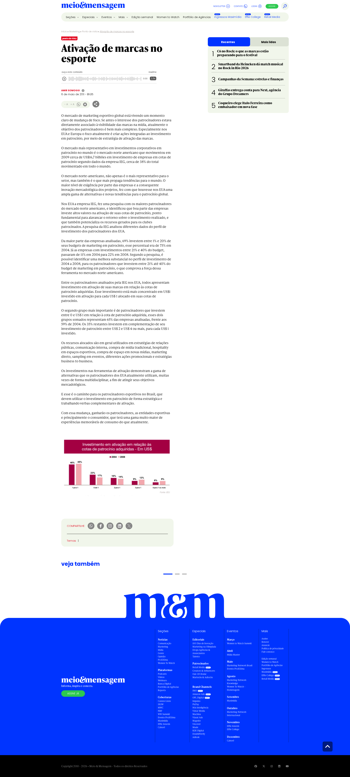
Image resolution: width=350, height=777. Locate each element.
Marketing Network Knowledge (236, 681)
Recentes (228, 42)
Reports (162, 690)
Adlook (195, 737)
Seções (71, 17)
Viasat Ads (197, 717)
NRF (160, 710)
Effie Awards (164, 724)
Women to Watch (168, 17)
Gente (161, 653)
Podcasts (162, 673)
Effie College (253, 17)
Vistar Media (198, 710)
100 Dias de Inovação (202, 643)
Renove (265, 641)
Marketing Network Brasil (239, 665)
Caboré (161, 727)
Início (64, 31)
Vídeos (161, 677)
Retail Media (272, 17)
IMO (194, 690)
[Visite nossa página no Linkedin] (279, 766)
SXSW (161, 704)
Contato (238, 6)
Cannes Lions (164, 701)
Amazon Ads (198, 694)
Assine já (73, 693)
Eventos (107, 17)
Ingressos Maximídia (227, 17)
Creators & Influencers (203, 670)
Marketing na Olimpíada (204, 646)
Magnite (196, 720)
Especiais (88, 17)
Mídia (160, 649)
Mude (195, 727)
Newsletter (219, 6)
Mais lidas (268, 42)
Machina (196, 714)
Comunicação (164, 643)
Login (254, 6)
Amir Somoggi (70, 90)
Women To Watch (166, 663)
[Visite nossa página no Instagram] (272, 766)
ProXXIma (163, 659)
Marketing (74, 31)
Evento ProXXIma (166, 717)
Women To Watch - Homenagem (236, 688)
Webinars (162, 680)
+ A (72, 104)
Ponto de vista (90, 31)
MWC (160, 707)
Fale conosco (268, 651)
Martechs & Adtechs (202, 677)
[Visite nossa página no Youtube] (287, 766)
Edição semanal (142, 17)
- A (66, 104)
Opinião (162, 656)
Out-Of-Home (199, 674)
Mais (122, 17)
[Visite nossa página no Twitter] (263, 766)
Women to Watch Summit (239, 643)
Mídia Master (233, 654)
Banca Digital (164, 683)
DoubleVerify (198, 733)
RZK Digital (198, 730)
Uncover (196, 724)
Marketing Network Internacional (236, 713)
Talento (196, 656)
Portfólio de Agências (197, 17)
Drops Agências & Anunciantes (201, 651)
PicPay (195, 704)
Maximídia (163, 720)
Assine (272, 6)
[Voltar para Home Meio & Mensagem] (93, 6)
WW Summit (164, 714)
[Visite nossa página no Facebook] (255, 766)
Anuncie (266, 645)
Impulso (196, 701)
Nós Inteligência (200, 707)
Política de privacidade (273, 648)
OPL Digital (198, 697)
